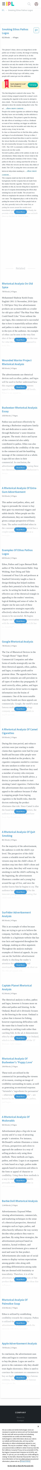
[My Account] (37, 4)
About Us (20, 1417)
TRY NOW (32, 85)
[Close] (38, 1426)
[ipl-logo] (10, 5)
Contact (20, 1420)
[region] (20, 1446)
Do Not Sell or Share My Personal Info (20, 1466)
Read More (20, 340)
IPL (3, 10)
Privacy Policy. (25, 1461)
